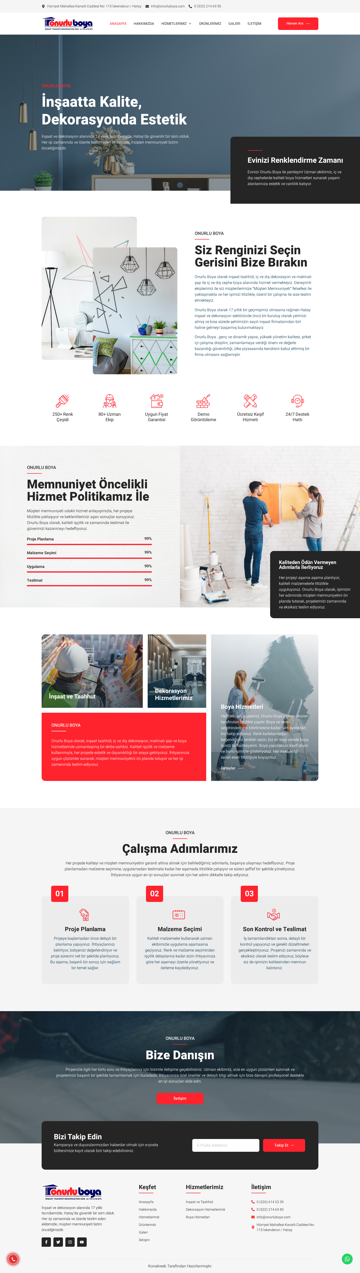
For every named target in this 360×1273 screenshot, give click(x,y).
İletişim (254, 23)
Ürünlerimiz (210, 23)
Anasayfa (118, 23)
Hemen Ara (295, 23)
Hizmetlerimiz (174, 23)
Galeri (234, 23)
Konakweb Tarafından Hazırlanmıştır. (180, 1266)
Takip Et (281, 1145)
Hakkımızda (144, 23)
